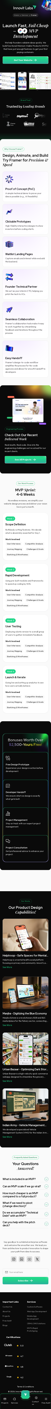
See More (7, 967)
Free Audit (46, 1403)
